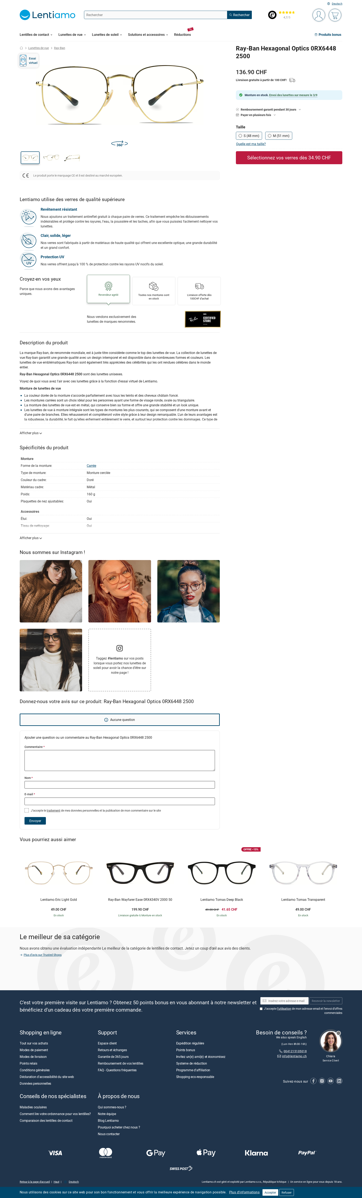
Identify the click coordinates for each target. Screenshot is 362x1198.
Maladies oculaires (33, 1107)
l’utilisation (284, 1009)
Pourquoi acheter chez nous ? (119, 1127)
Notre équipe (107, 1113)
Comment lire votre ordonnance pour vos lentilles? (55, 1113)
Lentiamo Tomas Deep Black (221, 900)
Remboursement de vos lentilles (120, 1063)
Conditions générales (35, 1070)
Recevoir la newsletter (326, 1001)
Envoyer (35, 820)
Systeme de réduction (191, 1063)
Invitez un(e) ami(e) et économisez (200, 1056)
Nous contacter (109, 1133)
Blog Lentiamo (108, 1120)
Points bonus (185, 1050)
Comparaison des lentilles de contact (46, 1120)
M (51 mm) (281, 135)
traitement (53, 810)
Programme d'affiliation (193, 1070)
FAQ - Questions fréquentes (117, 1070)
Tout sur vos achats (34, 1043)
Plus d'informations (244, 1192)
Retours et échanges (112, 1050)
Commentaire (35, 747)
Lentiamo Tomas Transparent (303, 900)
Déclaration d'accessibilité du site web (47, 1076)
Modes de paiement (34, 1050)
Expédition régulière (190, 1043)
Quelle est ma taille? (251, 144)
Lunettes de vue (38, 48)
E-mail (30, 794)
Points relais (28, 1063)
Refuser (287, 1192)
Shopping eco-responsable (195, 1076)
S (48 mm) (251, 135)
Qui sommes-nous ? (112, 1107)
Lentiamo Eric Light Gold (58, 900)
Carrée (91, 465)
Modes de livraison (33, 1056)
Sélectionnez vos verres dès (289, 157)
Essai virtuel (33, 60)
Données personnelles (35, 1083)
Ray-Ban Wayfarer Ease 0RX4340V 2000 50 (140, 900)
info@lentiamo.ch (294, 1056)
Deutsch (337, 3)
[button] (30, 157)
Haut (56, 1181)
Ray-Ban (59, 48)
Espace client (107, 1043)
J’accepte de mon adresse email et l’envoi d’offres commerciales (303, 1011)
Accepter (270, 1192)
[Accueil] (21, 47)
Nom (29, 778)
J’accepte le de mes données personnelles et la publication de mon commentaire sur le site (95, 810)
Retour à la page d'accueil (35, 1181)
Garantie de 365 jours (113, 1056)
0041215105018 (295, 1051)
